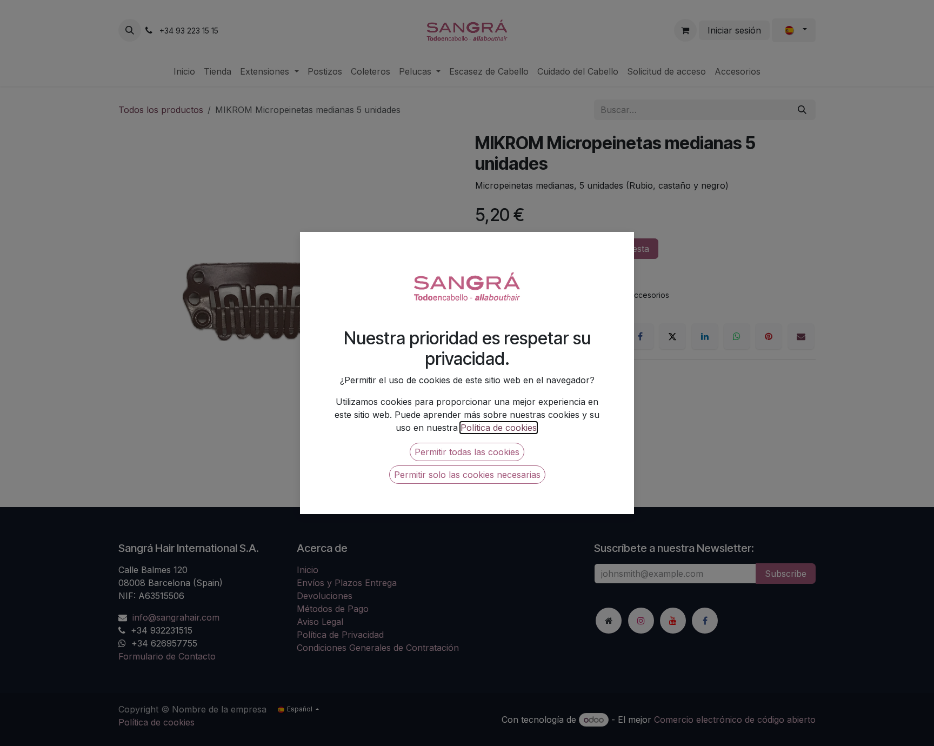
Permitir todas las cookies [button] (467, 452)
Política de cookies (499, 427)
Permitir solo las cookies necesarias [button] (467, 474)
